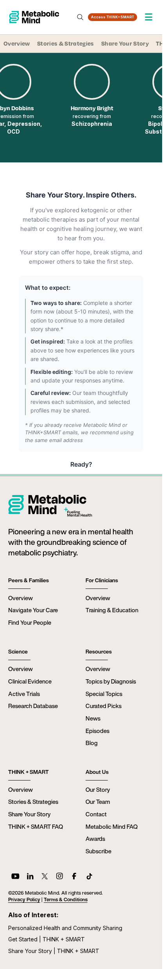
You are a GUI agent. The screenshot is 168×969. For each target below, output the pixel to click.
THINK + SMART (28, 772)
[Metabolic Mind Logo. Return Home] (34, 17)
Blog (92, 742)
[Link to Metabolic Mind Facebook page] (74, 877)
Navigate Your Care (33, 610)
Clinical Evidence (30, 681)
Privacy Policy (24, 899)
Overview (17, 43)
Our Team (98, 801)
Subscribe (98, 851)
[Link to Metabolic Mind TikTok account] (89, 877)
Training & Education (112, 610)
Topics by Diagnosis (111, 681)
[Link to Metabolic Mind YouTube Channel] (15, 877)
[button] (148, 17)
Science (18, 651)
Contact (96, 814)
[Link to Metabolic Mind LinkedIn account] (30, 877)
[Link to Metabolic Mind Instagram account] (59, 877)
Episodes (97, 730)
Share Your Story (125, 43)
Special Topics (104, 693)
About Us (97, 772)
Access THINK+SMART (112, 17)
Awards (95, 838)
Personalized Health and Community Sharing (65, 928)
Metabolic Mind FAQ (112, 826)
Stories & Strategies (65, 43)
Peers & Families (28, 580)
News (93, 718)
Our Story (98, 789)
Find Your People (29, 622)
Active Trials (24, 693)
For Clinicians (102, 580)
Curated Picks (104, 705)
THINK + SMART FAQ (35, 826)
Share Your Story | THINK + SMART (53, 951)
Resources (99, 651)
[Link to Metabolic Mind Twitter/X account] (45, 877)
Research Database (33, 705)
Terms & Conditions (66, 899)
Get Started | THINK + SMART (46, 939)
